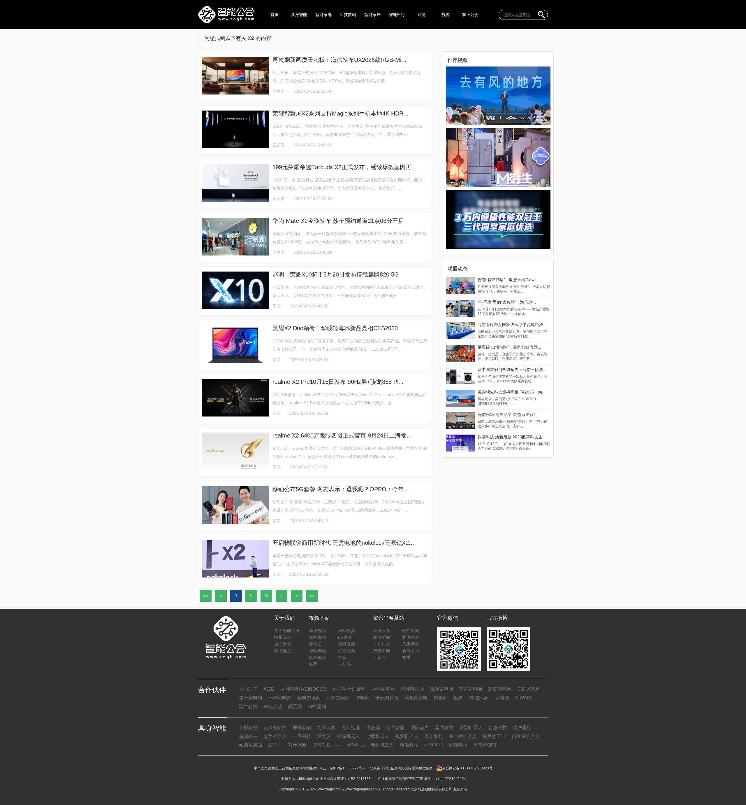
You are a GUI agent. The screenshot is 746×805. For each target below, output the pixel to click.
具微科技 (444, 727)
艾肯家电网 (470, 689)
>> (311, 595)
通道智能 (433, 745)
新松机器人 (382, 745)
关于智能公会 (287, 630)
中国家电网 (383, 689)
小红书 (344, 664)
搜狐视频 (347, 644)
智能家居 (372, 14)
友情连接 (282, 650)
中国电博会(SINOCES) (303, 689)
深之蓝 (324, 736)
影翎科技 (458, 745)
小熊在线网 (338, 697)
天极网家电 (416, 697)
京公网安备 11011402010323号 (467, 768)
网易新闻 (411, 630)
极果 (458, 697)
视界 (446, 14)
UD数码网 (479, 697)
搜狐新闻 (381, 650)
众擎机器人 (275, 736)
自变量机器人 (526, 736)
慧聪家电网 (499, 689)
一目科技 (302, 736)
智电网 (363, 697)
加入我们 (282, 644)
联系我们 (282, 637)
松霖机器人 (348, 736)
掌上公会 (470, 14)
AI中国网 (317, 706)
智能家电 (323, 14)
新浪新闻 (381, 637)
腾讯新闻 (411, 637)
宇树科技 (248, 727)
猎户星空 (522, 727)
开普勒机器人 (326, 745)
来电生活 (272, 706)
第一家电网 (250, 697)
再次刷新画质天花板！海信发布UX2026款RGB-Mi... (339, 60)
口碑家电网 (529, 689)
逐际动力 (419, 727)
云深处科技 (275, 727)
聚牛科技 (248, 706)
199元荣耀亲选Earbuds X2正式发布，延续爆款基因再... (344, 167)
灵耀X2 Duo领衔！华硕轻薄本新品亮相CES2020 (335, 328)
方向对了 (248, 689)
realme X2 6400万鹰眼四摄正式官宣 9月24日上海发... (342, 435)
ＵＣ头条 (381, 644)
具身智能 (299, 14)
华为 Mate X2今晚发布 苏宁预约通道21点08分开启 (338, 221)
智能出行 (397, 14)
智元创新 (297, 745)
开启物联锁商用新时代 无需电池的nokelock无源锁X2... (343, 543)
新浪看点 (411, 650)
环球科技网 (412, 689)
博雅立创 (302, 727)
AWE (268, 689)
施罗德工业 (494, 736)
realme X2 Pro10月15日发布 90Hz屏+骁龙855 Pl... (338, 382)
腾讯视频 (317, 630)
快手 (313, 664)
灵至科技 (355, 745)
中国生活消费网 (349, 689)
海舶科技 (409, 745)
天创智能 (433, 736)
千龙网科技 (387, 697)
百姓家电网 (441, 689)
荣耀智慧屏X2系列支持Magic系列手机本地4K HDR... (340, 113)
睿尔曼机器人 (463, 736)
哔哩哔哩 (317, 650)
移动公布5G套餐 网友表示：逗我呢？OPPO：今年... (340, 489)
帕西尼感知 (250, 745)
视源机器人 (406, 736)
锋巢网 (441, 697)
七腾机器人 (377, 736)
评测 (421, 14)
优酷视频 (317, 637)
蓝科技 (502, 697)
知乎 (406, 657)
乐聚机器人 (471, 727)
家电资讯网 (309, 697)
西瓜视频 (347, 630)
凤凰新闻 (411, 644)
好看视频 (347, 650)
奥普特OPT (485, 745)
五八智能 (351, 727)
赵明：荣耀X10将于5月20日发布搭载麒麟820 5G (335, 274)
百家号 (379, 657)
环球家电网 (279, 697)
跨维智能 (395, 727)
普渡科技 (497, 727)
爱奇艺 (315, 644)
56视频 (345, 637)
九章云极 (326, 727)
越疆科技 (248, 736)
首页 (274, 14)
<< (205, 595)
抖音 (342, 657)
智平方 (275, 745)
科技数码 (348, 14)
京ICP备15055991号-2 (347, 768)
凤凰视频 (317, 657)
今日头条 (381, 630)
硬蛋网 (295, 706)
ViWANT (524, 697)
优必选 (373, 727)
